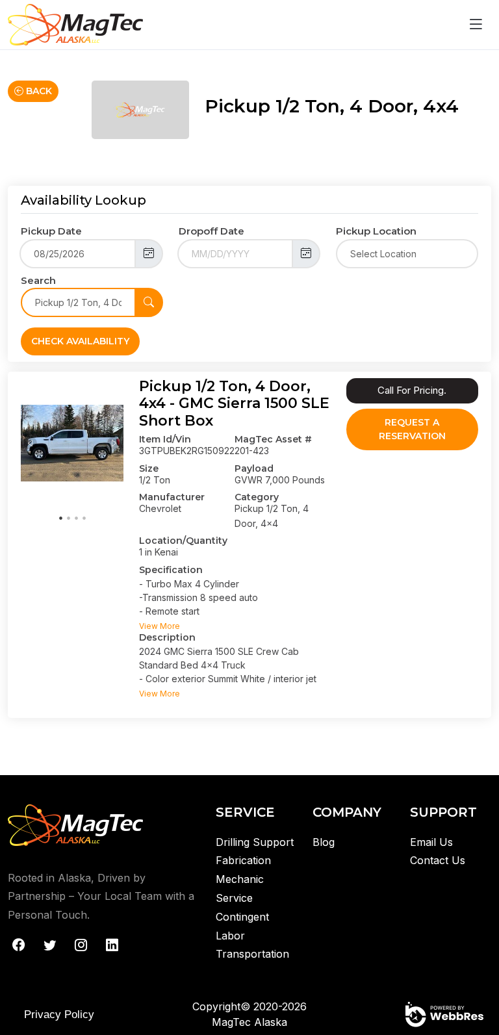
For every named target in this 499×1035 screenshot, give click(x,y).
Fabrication (243, 860)
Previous (30, 443)
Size (149, 468)
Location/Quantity (183, 540)
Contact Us (437, 860)
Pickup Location (376, 231)
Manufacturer (172, 497)
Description (167, 637)
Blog (324, 842)
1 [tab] (60, 517)
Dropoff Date (211, 231)
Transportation (252, 953)
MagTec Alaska (249, 1022)
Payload (254, 468)
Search (38, 280)
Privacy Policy (59, 1014)
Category (257, 497)
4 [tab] (84, 517)
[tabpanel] (72, 443)
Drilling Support (255, 842)
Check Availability (80, 341)
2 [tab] (68, 517)
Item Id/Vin (165, 439)
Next (113, 443)
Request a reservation (412, 429)
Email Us (431, 842)
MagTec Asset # (273, 439)
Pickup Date (51, 231)
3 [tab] (76, 517)
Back (37, 91)
